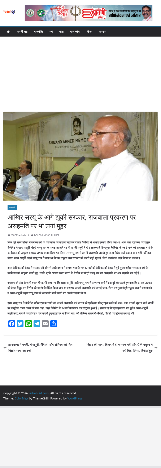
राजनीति (38, 31)
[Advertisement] (80, 80)
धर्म (51, 31)
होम (8, 31)
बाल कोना (75, 31)
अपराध (102, 31)
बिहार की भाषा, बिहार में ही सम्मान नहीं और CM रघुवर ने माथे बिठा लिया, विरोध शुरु (120, 347)
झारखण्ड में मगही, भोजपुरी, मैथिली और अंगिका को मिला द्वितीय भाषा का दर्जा (40, 347)
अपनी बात (22, 31)
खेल (61, 31)
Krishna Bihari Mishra (46, 235)
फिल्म (89, 31)
